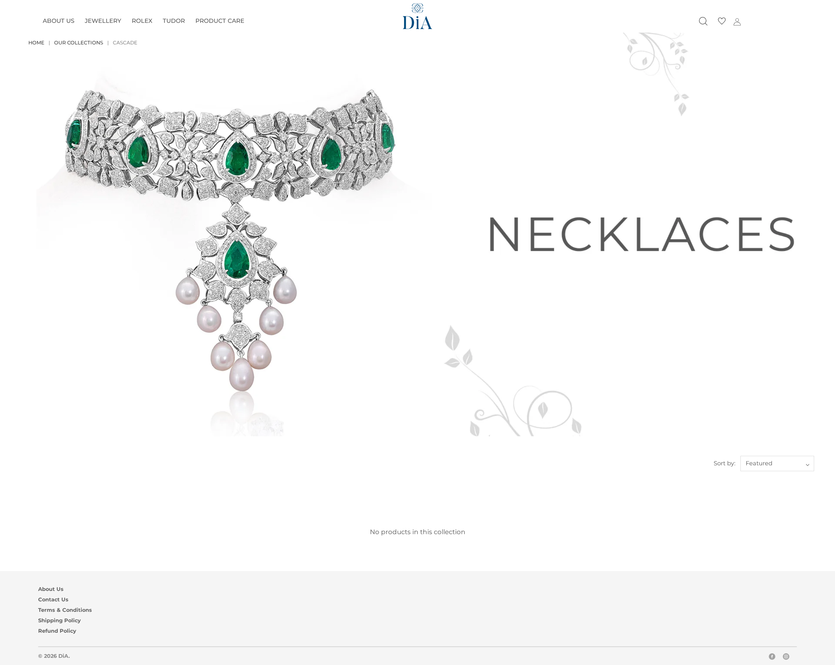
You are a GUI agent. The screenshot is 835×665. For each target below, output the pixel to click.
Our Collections (78, 42)
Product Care (219, 20)
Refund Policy (57, 631)
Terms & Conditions (65, 610)
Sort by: (725, 463)
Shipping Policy (59, 620)
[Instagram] (786, 657)
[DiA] (417, 16)
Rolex (142, 20)
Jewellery (103, 20)
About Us (58, 20)
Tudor (174, 20)
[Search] (703, 21)
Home (36, 42)
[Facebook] (772, 657)
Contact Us (53, 599)
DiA (63, 656)
